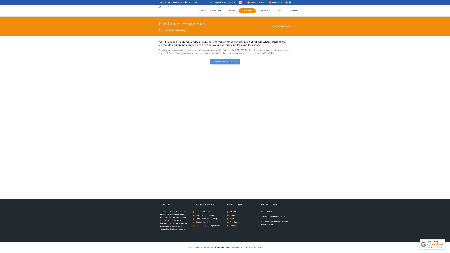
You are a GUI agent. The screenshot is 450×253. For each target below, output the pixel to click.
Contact (293, 10)
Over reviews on (172, 2)
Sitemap (228, 247)
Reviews (264, 10)
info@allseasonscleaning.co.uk (273, 217)
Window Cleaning (203, 212)
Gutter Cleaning (202, 222)
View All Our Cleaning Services (208, 226)
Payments (247, 10)
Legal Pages (219, 247)
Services (216, 10)
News (278, 10)
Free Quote (277, 2)
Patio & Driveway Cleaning (206, 219)
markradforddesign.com (252, 247)
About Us (233, 212)
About (232, 10)
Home (202, 10)
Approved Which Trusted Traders (222, 2)
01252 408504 (257, 2)
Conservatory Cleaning (205, 215)
